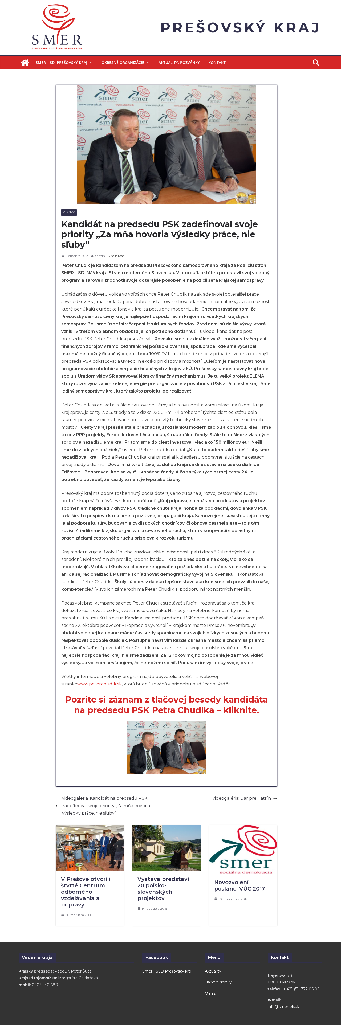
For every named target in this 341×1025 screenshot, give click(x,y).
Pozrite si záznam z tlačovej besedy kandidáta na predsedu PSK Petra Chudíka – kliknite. (166, 704)
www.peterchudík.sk (99, 684)
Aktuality (213, 971)
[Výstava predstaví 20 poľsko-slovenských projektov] (166, 828)
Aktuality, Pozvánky (179, 62)
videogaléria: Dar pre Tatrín (242, 798)
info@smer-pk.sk (283, 1006)
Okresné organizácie (123, 62)
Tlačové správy (218, 982)
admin (100, 256)
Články (69, 212)
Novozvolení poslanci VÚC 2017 (239, 885)
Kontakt (217, 62)
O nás (210, 993)
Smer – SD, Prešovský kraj (61, 62)
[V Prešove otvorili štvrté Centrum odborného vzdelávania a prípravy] (90, 828)
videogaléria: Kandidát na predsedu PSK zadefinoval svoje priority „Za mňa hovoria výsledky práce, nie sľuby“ (106, 806)
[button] (90, 62)
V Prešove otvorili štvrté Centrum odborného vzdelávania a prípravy (85, 892)
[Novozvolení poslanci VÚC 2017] (243, 828)
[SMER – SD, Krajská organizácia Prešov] (25, 62)
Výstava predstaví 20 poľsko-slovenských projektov (163, 888)
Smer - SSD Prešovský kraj (166, 971)
